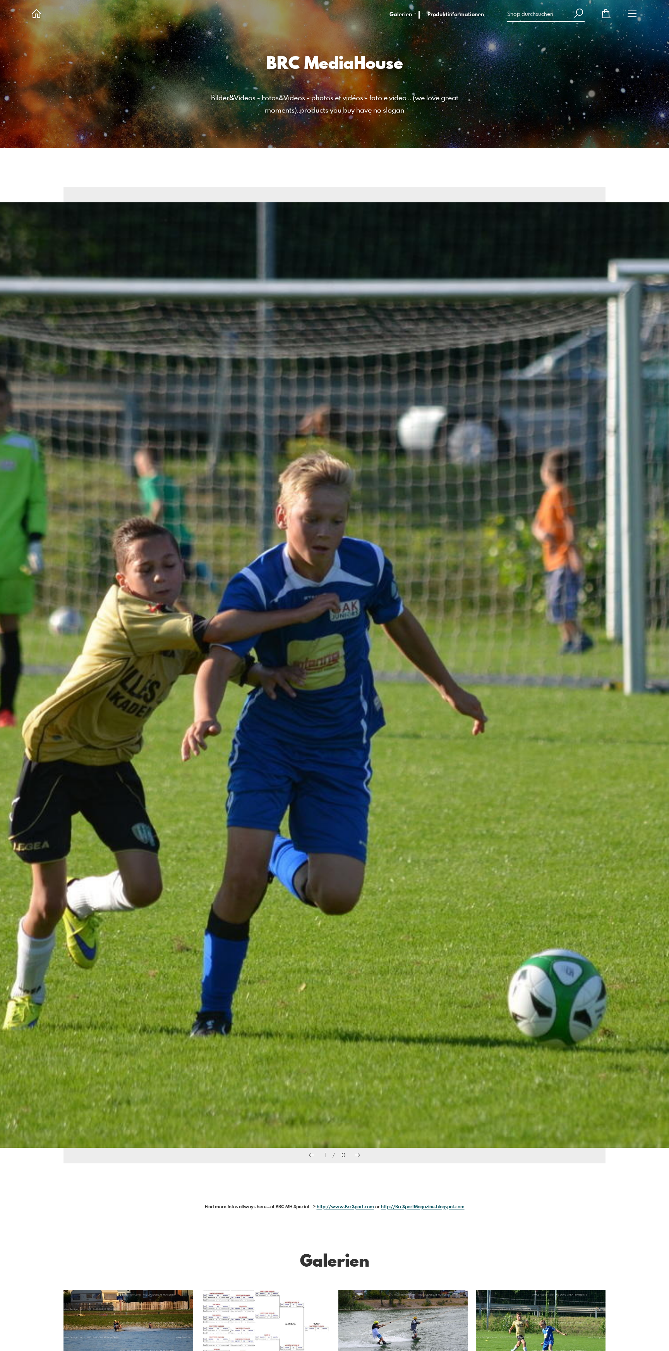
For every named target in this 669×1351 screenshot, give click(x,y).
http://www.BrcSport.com (345, 1207)
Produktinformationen (455, 14)
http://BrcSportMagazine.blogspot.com (423, 1207)
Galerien (400, 14)
